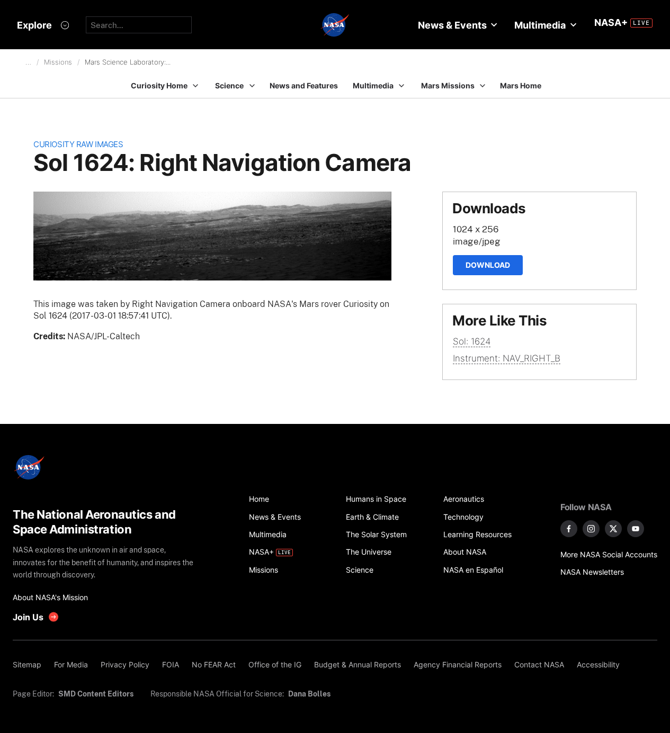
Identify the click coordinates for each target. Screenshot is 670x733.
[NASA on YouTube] (635, 528)
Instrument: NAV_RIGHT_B (506, 358)
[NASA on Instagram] (591, 528)
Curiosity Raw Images (78, 144)
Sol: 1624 (471, 341)
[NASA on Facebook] (568, 528)
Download (488, 264)
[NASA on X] (613, 528)
